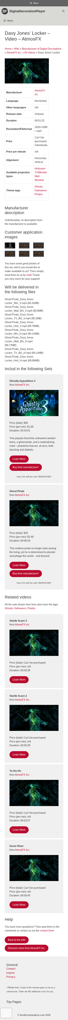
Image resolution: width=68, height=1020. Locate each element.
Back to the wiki (16, 939)
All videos (29, 52)
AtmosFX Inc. (14, 52)
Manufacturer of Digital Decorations (41, 48)
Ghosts (39, 186)
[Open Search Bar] (63, 11)
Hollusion (40, 168)
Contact (10, 968)
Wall (37, 176)
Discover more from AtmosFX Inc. (26, 948)
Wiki (16, 48)
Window (39, 180)
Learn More (19, 459)
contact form (46, 930)
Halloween (41, 190)
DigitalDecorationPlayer (27, 11)
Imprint (10, 972)
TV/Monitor (41, 172)
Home (8, 48)
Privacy (10, 976)
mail (28, 275)
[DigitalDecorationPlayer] (5, 11)
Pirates (39, 194)
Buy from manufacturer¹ (26, 467)
